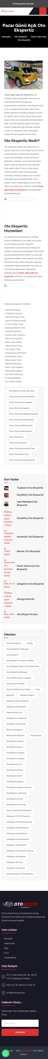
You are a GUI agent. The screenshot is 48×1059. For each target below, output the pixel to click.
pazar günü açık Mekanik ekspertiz (23, 414)
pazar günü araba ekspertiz (20, 431)
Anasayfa (6, 36)
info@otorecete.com (16, 993)
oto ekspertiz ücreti (14, 799)
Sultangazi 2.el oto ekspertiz (18, 816)
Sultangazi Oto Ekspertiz (16, 845)
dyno (38, 689)
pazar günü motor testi (19, 454)
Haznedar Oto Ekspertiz (30, 536)
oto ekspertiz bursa (14, 747)
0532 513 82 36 (14, 985)
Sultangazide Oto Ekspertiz (17, 839)
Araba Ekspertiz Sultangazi (17, 649)
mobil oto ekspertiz (14, 730)
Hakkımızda (9, 943)
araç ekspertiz (12, 655)
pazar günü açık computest (20, 402)
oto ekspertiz (35, 735)
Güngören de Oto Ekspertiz (17, 701)
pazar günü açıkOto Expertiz (21, 425)
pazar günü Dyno (16, 437)
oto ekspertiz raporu (15, 782)
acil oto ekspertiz (13, 643)
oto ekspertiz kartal (14, 770)
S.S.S (6, 953)
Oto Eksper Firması (27, 614)
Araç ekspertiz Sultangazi (17, 672)
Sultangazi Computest (15, 868)
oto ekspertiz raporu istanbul (18, 787)
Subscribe (20, 1032)
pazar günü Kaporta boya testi (22, 448)
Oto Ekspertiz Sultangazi (16, 793)
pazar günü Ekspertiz (18, 443)
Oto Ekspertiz (21, 36)
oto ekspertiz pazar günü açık (21, 391)
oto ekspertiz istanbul (15, 759)
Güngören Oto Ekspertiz (30, 583)
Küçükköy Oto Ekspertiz (30, 494)
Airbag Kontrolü (25, 599)
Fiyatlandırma (10, 957)
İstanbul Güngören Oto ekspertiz (19, 874)
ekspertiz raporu (27, 695)
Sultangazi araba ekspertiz (17, 828)
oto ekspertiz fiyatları (15, 753)
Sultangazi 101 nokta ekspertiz (19, 822)
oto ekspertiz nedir (14, 776)
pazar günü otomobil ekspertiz (22, 460)
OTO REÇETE (27, 1051)
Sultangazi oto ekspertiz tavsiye (20, 851)
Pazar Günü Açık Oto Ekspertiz (21, 420)
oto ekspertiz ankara (15, 741)
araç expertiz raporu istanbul (18, 678)
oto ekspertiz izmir (14, 764)
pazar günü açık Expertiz (19, 408)
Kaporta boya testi (14, 712)
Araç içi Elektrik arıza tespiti (18, 689)
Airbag (30, 643)
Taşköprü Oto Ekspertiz (30, 487)
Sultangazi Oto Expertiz (16, 856)
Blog (6, 948)
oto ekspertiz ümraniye (16, 805)
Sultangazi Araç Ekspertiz (17, 833)
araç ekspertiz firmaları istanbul (20, 661)
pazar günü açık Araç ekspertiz (22, 397)
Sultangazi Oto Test (14, 862)
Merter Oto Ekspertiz (28, 551)
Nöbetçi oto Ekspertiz (15, 735)
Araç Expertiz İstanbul (15, 684)
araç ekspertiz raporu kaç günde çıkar (22, 666)
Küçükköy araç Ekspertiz (16, 718)
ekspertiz (10, 695)
